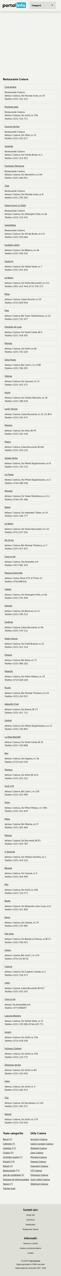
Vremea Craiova (38, 1161)
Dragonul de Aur (13, 1064)
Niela (7, 818)
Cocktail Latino (12, 244)
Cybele (8, 589)
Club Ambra (10, 86)
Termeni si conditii (30, 1243)
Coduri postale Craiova (41, 1143)
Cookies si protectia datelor (30, 1248)
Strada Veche (11, 458)
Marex (8, 441)
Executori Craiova (39, 1166)
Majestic (9, 671)
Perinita (8, 343)
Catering (7, 1148)
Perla (7, 294)
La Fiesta (9, 474)
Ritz (6, 884)
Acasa (7, 392)
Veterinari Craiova (39, 1183)
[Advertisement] (30, 44)
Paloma (8, 425)
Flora (7, 802)
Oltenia (8, 376)
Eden (7, 1081)
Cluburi (6, 1152)
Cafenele (7, 1143)
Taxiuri (6, 1183)
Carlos (8, 950)
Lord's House (11, 408)
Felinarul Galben (13, 1048)
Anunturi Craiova (38, 1139)
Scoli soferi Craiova (40, 1179)
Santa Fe (9, 261)
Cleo (7, 185)
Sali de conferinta (12, 1174)
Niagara (8, 490)
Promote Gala (11, 106)
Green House (11, 638)
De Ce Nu (9, 540)
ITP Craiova (36, 1170)
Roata (7, 900)
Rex (6, 753)
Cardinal (9, 621)
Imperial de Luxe (13, 326)
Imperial (9, 146)
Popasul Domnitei (14, 572)
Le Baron (9, 277)
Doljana (8, 769)
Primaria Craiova (38, 1157)
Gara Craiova (36, 1152)
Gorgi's (8, 1032)
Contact (31, 1253)
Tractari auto (9, 1188)
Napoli (8, 1114)
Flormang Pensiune (14, 165)
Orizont (8, 654)
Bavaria (8, 867)
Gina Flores (10, 359)
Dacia (7, 917)
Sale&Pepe (10, 225)
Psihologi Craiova (39, 1174)
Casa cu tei (10, 556)
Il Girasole (10, 851)
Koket (7, 507)
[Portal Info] (14, 5)
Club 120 (9, 785)
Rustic (8, 687)
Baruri (6, 1139)
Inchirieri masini (11, 1157)
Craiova (8, 966)
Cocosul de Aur (12, 126)
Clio (7, 1097)
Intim (7, 982)
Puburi (6, 1166)
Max (7, 310)
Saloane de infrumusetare (16, 1179)
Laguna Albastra (13, 1015)
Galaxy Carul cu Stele (15, 205)
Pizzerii (6, 1161)
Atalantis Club (12, 703)
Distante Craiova (38, 1148)
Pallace (8, 835)
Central (8, 720)
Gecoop (8, 605)
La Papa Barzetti (13, 736)
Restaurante (9, 1170)
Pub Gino (9, 933)
